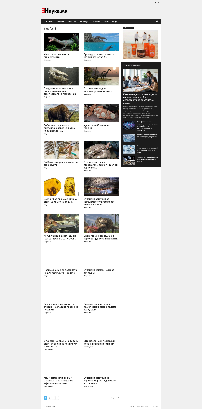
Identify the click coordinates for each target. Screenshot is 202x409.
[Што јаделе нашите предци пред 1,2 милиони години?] (101, 328)
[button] (157, 21)
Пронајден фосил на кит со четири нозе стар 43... (99, 55)
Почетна (50, 21)
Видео (115, 21)
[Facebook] (155, 3)
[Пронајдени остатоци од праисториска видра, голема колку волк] (101, 292)
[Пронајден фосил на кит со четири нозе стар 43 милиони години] (101, 42)
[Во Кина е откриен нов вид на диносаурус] (61, 150)
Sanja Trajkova (48, 349)
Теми (106, 21)
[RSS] (159, 3)
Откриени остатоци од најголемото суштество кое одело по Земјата (99, 201)
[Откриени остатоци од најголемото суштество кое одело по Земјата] (101, 186)
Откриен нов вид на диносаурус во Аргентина (98, 90)
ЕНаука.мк (47, 60)
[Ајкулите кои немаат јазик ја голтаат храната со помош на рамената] (61, 223)
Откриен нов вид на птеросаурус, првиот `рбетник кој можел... (101, 165)
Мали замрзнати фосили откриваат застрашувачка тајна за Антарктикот (58, 380)
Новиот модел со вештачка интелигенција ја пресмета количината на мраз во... (147, 137)
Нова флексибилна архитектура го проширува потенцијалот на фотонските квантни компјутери (147, 126)
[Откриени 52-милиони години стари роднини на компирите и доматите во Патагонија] (61, 328)
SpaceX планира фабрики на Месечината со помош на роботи (147, 159)
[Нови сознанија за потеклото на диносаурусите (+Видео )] (61, 257)
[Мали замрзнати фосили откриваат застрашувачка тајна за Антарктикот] (61, 365)
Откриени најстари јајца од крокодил (99, 271)
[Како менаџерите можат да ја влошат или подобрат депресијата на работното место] (141, 80)
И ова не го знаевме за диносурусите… (57, 55)
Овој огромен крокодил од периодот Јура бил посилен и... (101, 237)
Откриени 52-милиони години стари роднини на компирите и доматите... (61, 343)
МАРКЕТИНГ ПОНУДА (143, 406)
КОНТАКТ (156, 406)
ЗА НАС (132, 406)
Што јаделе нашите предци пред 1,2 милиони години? (99, 342)
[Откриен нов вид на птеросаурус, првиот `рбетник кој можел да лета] (101, 150)
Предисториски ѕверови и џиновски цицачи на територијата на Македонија (60, 91)
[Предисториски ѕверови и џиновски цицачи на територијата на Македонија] (61, 76)
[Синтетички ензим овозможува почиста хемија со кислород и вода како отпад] (129, 149)
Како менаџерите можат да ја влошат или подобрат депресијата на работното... (140, 97)
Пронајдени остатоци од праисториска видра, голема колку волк (100, 307)
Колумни (96, 21)
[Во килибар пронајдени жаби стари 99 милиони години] (61, 186)
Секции (60, 21)
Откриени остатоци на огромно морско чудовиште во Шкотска (100, 380)
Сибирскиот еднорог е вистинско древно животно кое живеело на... (59, 128)
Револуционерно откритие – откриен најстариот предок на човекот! (61, 307)
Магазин (72, 21)
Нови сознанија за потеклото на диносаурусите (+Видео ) (60, 271)
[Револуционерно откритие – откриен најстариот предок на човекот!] (61, 292)
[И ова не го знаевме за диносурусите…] (61, 42)
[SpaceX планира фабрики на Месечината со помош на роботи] (129, 160)
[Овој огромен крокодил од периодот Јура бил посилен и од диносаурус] (101, 223)
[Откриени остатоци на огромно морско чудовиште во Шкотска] (101, 365)
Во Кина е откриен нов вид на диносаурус (61, 163)
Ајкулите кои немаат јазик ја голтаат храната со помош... (60, 237)
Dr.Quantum (48, 97)
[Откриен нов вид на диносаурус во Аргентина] (101, 76)
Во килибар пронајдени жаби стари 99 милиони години (60, 200)
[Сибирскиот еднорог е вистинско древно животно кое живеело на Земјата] (61, 113)
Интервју (84, 21)
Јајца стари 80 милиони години (97, 126)
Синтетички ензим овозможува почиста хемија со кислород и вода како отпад (148, 149)
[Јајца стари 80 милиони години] (101, 113)
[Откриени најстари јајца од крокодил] (101, 257)
